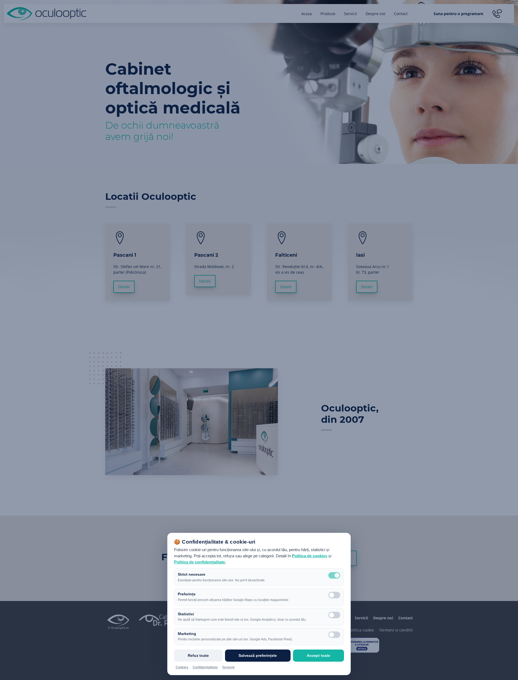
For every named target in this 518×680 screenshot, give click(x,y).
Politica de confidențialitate (199, 562)
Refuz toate (198, 655)
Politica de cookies (309, 556)
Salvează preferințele (257, 655)
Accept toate (318, 655)
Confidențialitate (205, 667)
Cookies (182, 667)
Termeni (228, 667)
